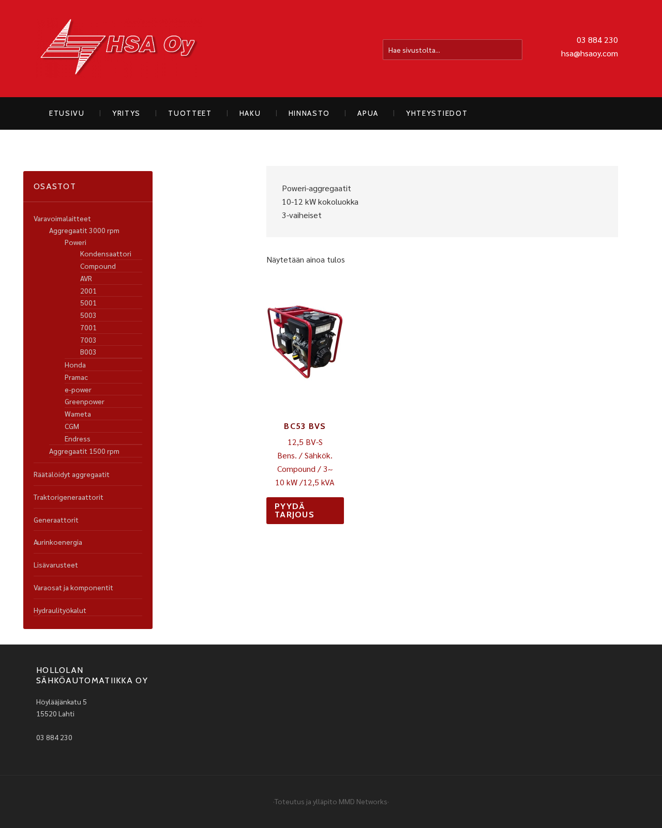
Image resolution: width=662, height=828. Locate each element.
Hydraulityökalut (60, 610)
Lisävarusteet (56, 564)
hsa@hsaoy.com (589, 53)
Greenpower (84, 401)
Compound (98, 265)
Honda (75, 364)
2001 (88, 290)
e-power (78, 389)
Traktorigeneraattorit (68, 496)
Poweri (75, 242)
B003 (88, 351)
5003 (88, 314)
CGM (72, 426)
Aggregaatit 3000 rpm (84, 230)
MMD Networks (363, 801)
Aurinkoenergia (58, 541)
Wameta (78, 413)
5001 (88, 302)
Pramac (76, 376)
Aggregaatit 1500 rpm (84, 450)
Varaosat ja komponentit (73, 587)
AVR (86, 278)
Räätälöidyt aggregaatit (72, 474)
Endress (78, 438)
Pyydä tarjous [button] (294, 510)
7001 (88, 327)
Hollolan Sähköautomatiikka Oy (119, 49)
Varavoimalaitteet (62, 218)
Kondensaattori (105, 253)
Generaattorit (56, 519)
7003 (88, 339)
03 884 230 (597, 39)
